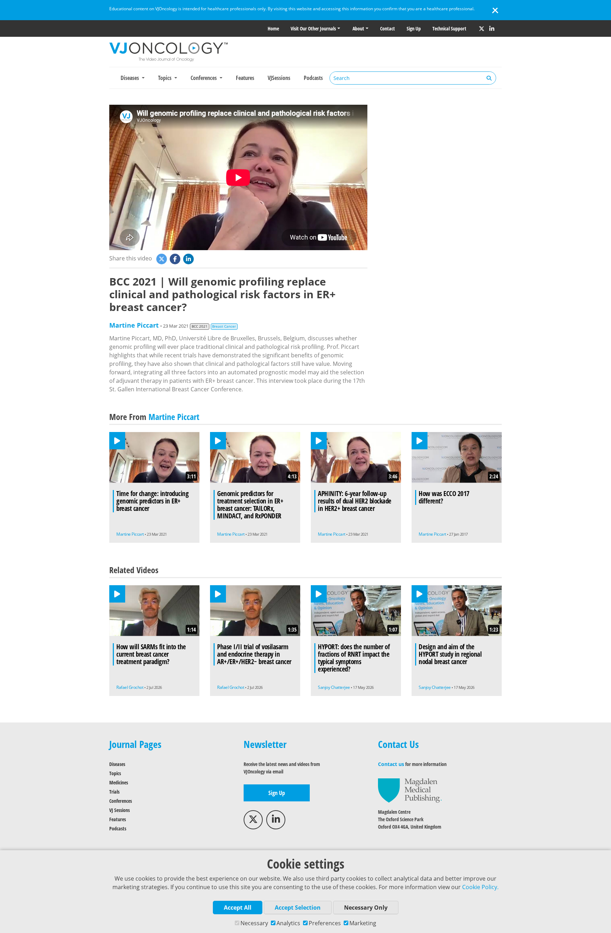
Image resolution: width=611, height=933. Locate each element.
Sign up (414, 28)
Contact (387, 28)
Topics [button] (165, 78)
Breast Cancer (224, 326)
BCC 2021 (200, 326)
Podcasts (313, 78)
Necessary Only (366, 907)
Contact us (391, 764)
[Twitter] (481, 28)
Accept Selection (298, 907)
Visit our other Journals (313, 28)
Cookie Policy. (480, 887)
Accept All (237, 907)
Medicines (118, 782)
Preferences (325, 923)
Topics (115, 773)
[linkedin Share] (189, 258)
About (358, 28)
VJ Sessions (119, 810)
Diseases (117, 764)
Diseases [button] (130, 78)
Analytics (288, 923)
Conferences (120, 800)
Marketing (362, 923)
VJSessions (279, 78)
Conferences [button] (204, 78)
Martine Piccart (134, 325)
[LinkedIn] (491, 28)
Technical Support (449, 28)
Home (273, 28)
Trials (114, 791)
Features (245, 78)
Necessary (254, 923)
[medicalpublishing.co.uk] (410, 790)
